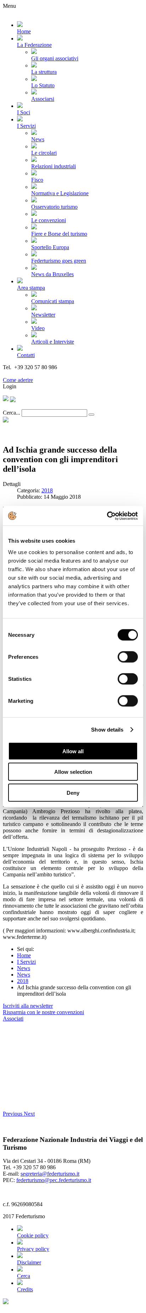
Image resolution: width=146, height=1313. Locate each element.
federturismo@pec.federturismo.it (53, 1180)
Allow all (73, 751)
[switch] (128, 656)
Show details (107, 730)
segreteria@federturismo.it (50, 1174)
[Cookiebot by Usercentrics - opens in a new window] (107, 515)
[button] (13, 1114)
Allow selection (73, 772)
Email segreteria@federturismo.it (40, 374)
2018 (47, 490)
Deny (73, 792)
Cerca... (11, 413)
